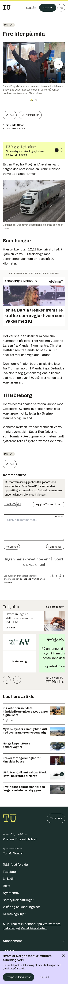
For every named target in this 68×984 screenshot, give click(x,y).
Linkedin (8, 878)
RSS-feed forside (15, 864)
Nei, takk (44, 977)
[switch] (58, 150)
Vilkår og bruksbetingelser (21, 907)
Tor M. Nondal (13, 853)
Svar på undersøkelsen (18, 977)
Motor (8, 24)
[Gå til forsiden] (6, 7)
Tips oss (56, 818)
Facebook (10, 872)
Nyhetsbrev (11, 893)
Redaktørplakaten (34, 928)
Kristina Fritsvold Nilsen (20, 839)
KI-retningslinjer (14, 914)
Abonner (47, 7)
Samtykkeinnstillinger (18, 900)
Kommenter (32, 115)
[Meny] (61, 7)
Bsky (6, 886)
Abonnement (12, 941)
